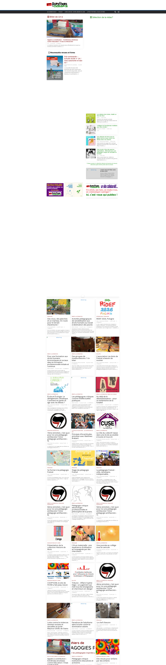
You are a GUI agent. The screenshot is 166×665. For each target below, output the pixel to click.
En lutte (98, 353)
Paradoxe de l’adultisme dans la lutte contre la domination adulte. (82, 624)
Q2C (48, 43)
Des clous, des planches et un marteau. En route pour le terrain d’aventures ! (57, 321)
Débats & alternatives (77, 316)
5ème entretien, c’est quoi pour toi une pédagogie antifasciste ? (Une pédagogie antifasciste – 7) (107, 511)
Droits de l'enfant (112, 394)
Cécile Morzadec (51, 327)
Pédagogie (49, 316)
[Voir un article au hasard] (118, 11)
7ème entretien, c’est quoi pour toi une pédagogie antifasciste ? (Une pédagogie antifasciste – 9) (58, 437)
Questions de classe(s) (70, 64)
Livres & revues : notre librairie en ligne (75, 11)
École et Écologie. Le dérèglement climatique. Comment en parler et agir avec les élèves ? (57, 399)
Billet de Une (50, 656)
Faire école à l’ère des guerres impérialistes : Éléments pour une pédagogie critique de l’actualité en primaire (107, 151)
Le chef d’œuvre (103, 622)
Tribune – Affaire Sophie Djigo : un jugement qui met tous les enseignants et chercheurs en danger (82, 586)
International (99, 316)
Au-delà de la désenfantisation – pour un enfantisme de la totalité (106, 399)
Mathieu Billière (51, 630)
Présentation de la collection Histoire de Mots (56, 547)
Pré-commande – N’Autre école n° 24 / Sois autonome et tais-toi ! (73, 60)
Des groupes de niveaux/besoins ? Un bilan (81, 358)
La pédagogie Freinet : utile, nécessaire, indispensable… (105, 472)
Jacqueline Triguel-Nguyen (78, 362)
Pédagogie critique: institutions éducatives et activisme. (82, 660)
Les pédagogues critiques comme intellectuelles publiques (83, 398)
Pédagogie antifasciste (53, 430)
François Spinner (101, 128)
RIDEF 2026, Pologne (105, 318)
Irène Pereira (75, 327)
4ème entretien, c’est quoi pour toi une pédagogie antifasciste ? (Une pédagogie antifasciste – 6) (107, 588)
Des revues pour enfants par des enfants (106, 659)
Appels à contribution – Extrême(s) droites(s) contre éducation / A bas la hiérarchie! (62, 40)
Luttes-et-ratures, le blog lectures (96, 11)
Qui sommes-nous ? (51, 11)
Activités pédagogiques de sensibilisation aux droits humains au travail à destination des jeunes (82, 321)
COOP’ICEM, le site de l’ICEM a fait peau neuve (57, 584)
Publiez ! (61, 11)
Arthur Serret (100, 404)
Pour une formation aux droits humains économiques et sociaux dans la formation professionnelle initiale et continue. (58, 361)
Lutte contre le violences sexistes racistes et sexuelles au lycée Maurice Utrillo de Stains (57, 625)
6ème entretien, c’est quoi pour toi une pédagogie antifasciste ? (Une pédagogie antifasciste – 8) (58, 511)
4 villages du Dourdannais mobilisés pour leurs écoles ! (107, 126)
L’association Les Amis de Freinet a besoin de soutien (107, 358)
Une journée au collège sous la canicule (106, 546)
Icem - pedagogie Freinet (103, 141)
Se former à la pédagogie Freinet (58, 471)
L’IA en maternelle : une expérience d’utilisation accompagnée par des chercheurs (82, 548)
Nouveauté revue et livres (53, 580)
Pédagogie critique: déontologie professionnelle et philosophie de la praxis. (82, 508)
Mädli (98, 117)
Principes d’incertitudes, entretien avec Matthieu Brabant (82, 436)
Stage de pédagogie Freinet (80, 471)
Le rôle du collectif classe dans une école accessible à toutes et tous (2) (107, 435)
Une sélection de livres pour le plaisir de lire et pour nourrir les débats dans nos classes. (106, 138)
